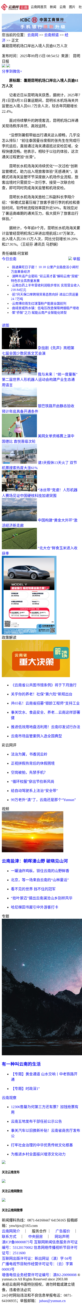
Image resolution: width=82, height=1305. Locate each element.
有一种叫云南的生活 (21, 1064)
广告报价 (63, 1231)
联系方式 (9, 1237)
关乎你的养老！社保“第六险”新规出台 (41, 694)
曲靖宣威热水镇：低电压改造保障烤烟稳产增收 (45, 308)
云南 (62, 7)
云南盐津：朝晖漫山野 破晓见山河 (35, 861)
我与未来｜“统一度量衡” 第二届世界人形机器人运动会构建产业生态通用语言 (39, 379)
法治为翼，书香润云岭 (29, 754)
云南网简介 (11, 1231)
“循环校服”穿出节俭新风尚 (32, 782)
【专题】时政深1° (25, 1089)
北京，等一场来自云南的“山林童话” (40, 880)
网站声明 (62, 1237)
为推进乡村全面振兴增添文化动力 (38, 1154)
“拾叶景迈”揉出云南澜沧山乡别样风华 (41, 898)
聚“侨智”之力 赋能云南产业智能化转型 (39, 312)
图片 (72, 7)
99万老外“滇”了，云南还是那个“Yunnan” (43, 800)
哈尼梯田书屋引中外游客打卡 (34, 907)
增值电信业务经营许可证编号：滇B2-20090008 (39, 1275)
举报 (76, 259)
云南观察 (9, 1098)
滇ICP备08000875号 (17, 1242)
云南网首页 (39, 7)
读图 (5, 325)
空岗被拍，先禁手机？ (29, 772)
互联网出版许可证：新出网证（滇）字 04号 (37, 1258)
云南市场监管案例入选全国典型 (36, 736)
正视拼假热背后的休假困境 (33, 763)
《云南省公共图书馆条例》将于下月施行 (44, 685)
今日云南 (9, 259)
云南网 (32, 35)
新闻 (53, 7)
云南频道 (51, 35)
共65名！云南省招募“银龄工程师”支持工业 (45, 703)
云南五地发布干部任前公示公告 (36, 1121)
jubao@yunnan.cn (52, 1301)
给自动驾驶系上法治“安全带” (34, 791)
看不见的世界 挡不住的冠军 (33, 889)
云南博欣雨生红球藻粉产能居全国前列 (39, 303)
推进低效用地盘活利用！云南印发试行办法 (45, 727)
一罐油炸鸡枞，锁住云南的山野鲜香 (40, 871)
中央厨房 (35, 1237)
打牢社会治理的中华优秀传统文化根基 (42, 1145)
